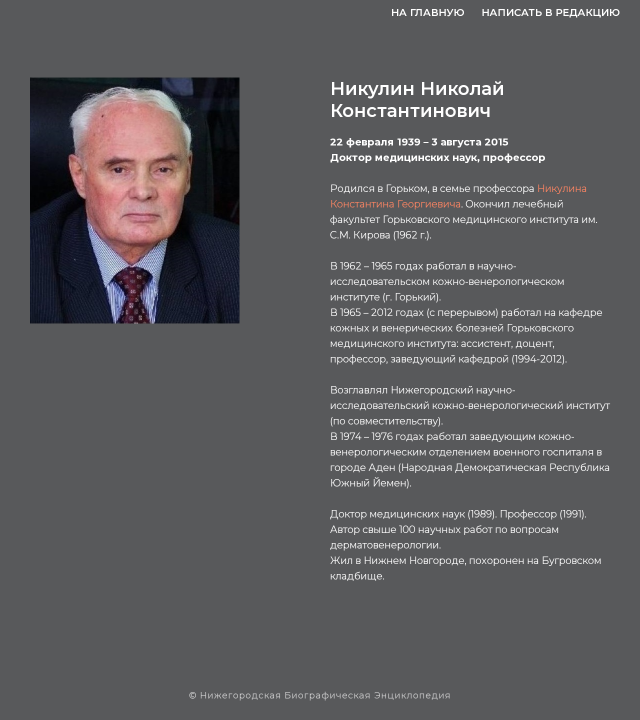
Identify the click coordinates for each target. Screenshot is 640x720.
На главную (427, 12)
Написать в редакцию (551, 12)
